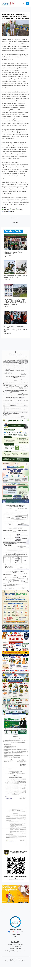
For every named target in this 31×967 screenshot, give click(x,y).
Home (15, 937)
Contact (15, 939)
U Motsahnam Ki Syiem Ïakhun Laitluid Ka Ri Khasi (15, 276)
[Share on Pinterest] (11, 212)
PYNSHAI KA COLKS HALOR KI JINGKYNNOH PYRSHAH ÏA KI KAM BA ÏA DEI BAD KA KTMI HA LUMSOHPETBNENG (15, 301)
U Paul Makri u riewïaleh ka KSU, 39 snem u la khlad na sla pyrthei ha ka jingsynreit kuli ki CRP (15, 328)
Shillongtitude (22, 960)
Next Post (15, 222)
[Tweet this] (12, 209)
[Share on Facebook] (5, 209)
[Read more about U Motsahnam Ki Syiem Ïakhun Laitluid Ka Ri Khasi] (15, 267)
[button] (23, 3)
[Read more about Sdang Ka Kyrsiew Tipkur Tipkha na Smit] (15, 242)
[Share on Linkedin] (5, 212)
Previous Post (15, 218)
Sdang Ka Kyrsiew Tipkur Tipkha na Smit (13, 253)
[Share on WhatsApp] (19, 209)
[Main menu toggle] (27, 3)
